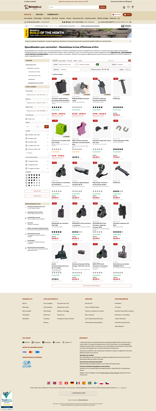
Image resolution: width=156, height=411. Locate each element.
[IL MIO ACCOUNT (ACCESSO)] (124, 7)
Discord (27, 342)
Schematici (25, 315)
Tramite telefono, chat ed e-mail (35, 213)
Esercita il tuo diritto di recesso (124, 311)
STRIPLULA (116, 98)
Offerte (129, 14)
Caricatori (62, 18)
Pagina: (122, 69)
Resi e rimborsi (89, 315)
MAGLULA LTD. (116, 52)
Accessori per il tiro (78, 18)
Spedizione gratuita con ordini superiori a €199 (73, 1)
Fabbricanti (52, 14)
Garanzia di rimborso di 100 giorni (121, 1)
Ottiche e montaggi (102, 18)
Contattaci (118, 303)
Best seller (25, 307)
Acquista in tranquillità (33, 224)
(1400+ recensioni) (82, 22)
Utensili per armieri (90, 18)
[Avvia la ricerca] (102, 7)
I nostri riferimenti (120, 318)
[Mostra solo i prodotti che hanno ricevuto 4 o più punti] (37, 177)
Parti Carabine (38, 18)
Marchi (24, 303)
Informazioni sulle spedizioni (93, 322)
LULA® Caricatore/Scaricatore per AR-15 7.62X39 (60, 266)
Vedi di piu (30, 152)
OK (46, 126)
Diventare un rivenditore (122, 315)
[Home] (26, 26)
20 (103, 69)
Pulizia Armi (113, 18)
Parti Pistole (46, 18)
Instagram (37, 342)
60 (108, 69)
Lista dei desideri (129, 7)
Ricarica (69, 18)
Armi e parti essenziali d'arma (94, 318)
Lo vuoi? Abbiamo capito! (34, 208)
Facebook (48, 342)
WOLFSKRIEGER (126, 52)
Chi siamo (118, 307)
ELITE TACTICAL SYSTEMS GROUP (37, 54)
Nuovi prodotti (26, 311)
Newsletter (25, 318)
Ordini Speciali (119, 326)
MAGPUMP (115, 262)
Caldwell (74, 180)
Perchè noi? (88, 303)
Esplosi (39, 14)
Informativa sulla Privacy (122, 322)
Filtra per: (56, 64)
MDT (53, 138)
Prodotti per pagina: (96, 69)
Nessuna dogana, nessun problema (36, 219)
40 (105, 69)
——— (118, 18)
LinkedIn (58, 342)
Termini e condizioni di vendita (94, 311)
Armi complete (28, 18)
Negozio (27, 14)
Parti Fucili (55, 18)
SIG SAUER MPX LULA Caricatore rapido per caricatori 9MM (99, 225)
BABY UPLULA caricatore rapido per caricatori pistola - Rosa (81, 142)
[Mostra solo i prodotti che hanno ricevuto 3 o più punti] (37, 180)
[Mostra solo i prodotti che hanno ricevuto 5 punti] (37, 175)
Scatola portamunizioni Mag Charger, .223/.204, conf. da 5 (81, 266)
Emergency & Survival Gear (65, 318)
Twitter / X (68, 342)
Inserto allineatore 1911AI (121, 140)
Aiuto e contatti (31, 1)
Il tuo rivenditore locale (92, 307)
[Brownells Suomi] (95, 383)
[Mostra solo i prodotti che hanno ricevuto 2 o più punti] (37, 183)
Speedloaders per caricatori (57, 116)
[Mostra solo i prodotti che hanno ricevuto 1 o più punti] (37, 185)
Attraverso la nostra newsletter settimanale (38, 229)
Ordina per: (56, 69)
